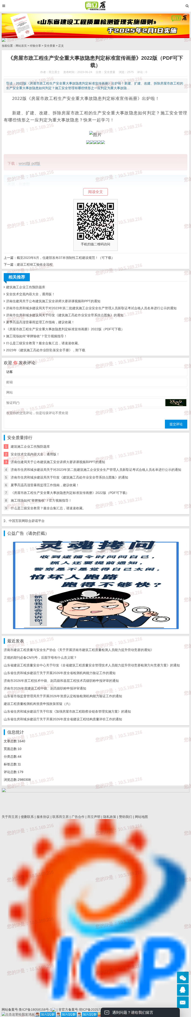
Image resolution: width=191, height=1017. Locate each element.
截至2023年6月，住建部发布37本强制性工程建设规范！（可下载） (66, 258)
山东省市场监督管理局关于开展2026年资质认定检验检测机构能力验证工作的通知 (63, 696)
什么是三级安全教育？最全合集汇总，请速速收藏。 (43, 343)
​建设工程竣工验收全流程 (35, 264)
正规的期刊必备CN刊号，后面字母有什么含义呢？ (40, 657)
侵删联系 (27, 817)
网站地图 (141, 817)
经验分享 (35, 45)
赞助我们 (125, 817)
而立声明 (93, 817)
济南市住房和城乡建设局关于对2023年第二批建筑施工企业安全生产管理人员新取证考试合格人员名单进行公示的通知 (91, 308)
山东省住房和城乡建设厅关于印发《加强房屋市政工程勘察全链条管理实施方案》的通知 (67, 711)
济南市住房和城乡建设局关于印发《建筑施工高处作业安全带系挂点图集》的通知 (64, 315)
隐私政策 (109, 817)
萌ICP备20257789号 (94, 1009)
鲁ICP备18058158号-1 (35, 1009)
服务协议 (43, 817)
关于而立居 (10, 817)
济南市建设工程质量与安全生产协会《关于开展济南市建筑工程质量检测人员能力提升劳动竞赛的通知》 (79, 650)
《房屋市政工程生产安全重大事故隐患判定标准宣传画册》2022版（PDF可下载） (65, 329)
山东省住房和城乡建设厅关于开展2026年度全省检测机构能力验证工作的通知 (60, 673)
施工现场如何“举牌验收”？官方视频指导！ (36, 336)
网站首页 (21, 45)
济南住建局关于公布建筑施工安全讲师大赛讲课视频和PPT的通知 (53, 301)
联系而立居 (60, 817)
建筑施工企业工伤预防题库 (25, 287)
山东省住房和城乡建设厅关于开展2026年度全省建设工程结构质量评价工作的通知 (63, 719)
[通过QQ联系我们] (183, 990)
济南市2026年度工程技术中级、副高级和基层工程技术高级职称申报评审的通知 (61, 681)
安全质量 (49, 45)
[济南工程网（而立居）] (95, 6)
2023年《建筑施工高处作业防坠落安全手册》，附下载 (45, 350)
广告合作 (78, 817)
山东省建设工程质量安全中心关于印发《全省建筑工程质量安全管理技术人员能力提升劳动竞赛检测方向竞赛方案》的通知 (92, 665)
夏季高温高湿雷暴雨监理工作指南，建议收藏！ (40, 322)
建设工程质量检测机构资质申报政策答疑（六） (38, 704)
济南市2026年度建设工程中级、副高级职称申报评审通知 (45, 688)
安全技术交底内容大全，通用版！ (30, 294)
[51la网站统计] (54, 1009)
